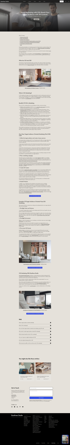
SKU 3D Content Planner (28, 164)
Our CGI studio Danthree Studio (24, 275)
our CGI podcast (32, 285)
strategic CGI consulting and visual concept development (28, 160)
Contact (62, 1)
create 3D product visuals (41, 107)
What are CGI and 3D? (24, 37)
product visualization (25, 236)
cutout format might (35, 235)
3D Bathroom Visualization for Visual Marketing (31, 310)
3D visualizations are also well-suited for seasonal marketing (33, 191)
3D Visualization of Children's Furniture (32, 88)
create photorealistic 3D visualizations (44, 48)
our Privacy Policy (47, 401)
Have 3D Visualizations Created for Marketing (35, 267)
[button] (24, 1)
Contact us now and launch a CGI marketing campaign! (35, 313)
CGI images (38, 97)
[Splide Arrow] (32, 19)
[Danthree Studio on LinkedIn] (17, 406)
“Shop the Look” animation (27, 231)
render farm (43, 119)
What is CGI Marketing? (24, 38)
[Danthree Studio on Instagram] (11, 406)
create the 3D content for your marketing (30, 169)
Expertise (24, 1)
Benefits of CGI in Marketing (24, 39)
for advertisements (28, 98)
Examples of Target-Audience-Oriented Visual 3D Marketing (30, 42)
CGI (42, 157)
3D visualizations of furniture (41, 283)
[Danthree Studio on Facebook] (14, 406)
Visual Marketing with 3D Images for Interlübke (31, 264)
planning (39, 157)
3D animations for (45, 53)
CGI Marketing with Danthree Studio (26, 43)
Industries (30, 1)
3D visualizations (38, 53)
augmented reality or (23, 110)
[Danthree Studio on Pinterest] (20, 406)
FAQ (21, 45)
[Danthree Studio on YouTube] (22, 406)
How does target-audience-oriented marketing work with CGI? (30, 41)
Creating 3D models (30, 64)
